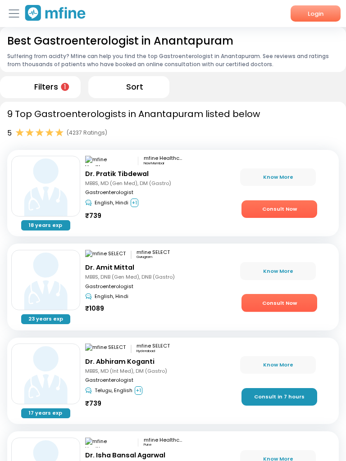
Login (315, 13)
